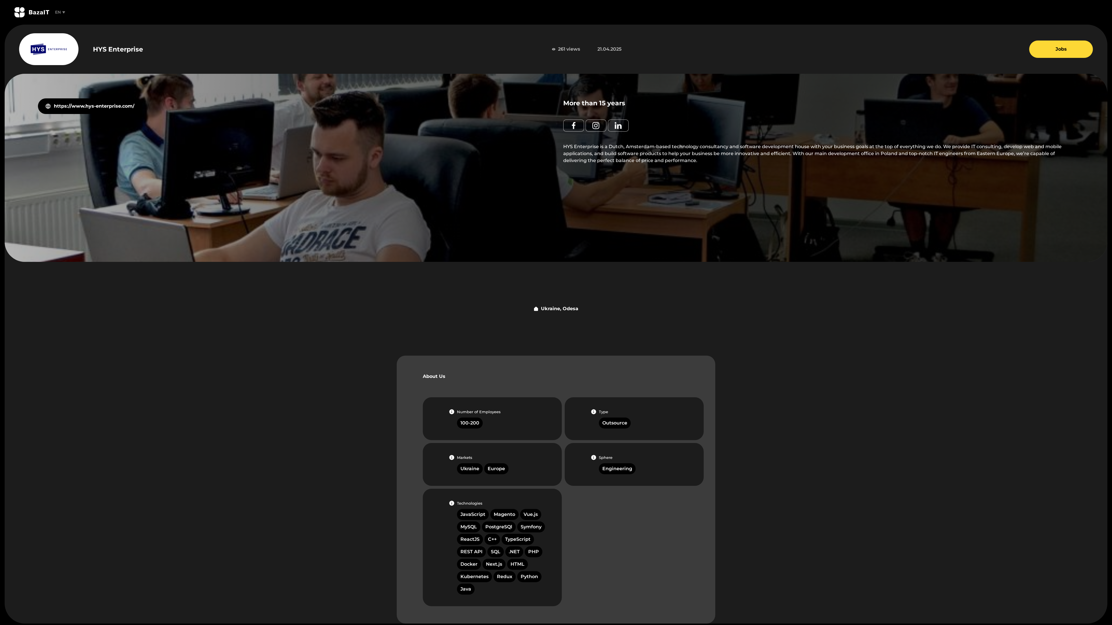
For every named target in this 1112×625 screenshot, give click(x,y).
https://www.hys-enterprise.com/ (94, 106)
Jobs (1061, 49)
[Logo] (31, 12)
